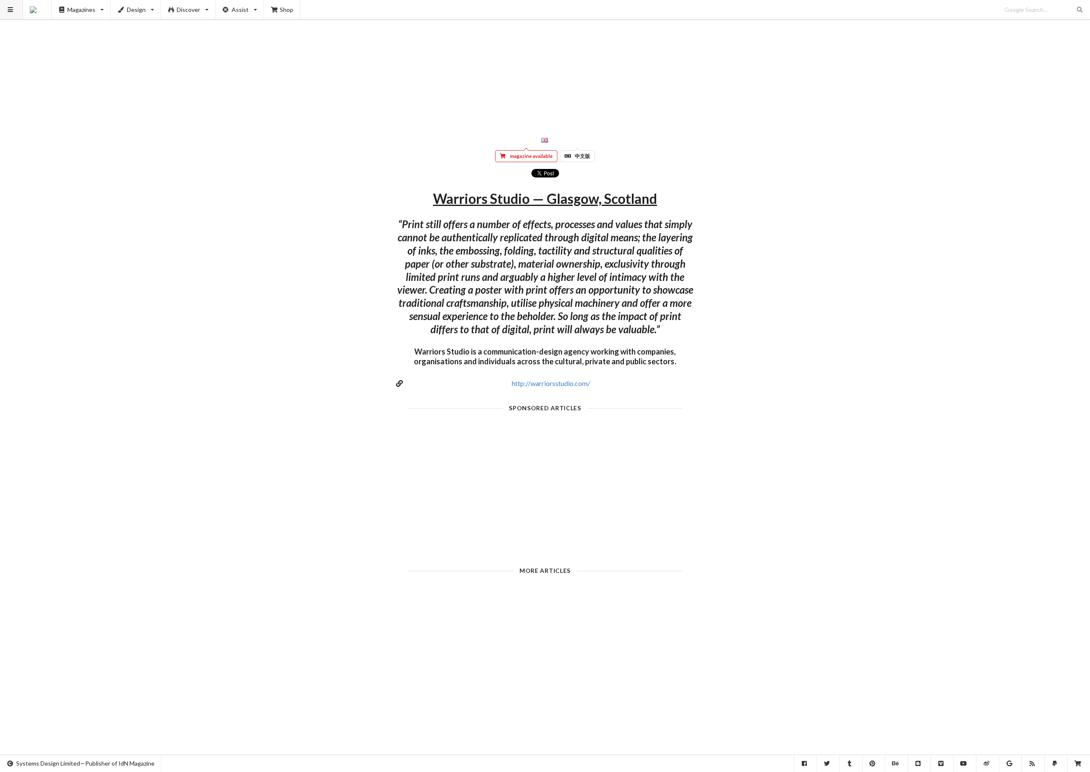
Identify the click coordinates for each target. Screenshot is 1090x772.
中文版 (582, 156)
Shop (286, 9)
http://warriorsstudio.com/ (551, 383)
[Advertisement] (545, 59)
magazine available (531, 156)
